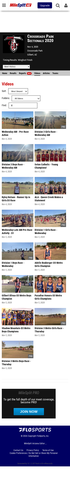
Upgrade (45, 5)
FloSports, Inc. (43, 436)
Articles (46, 73)
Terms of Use (48, 450)
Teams (55, 73)
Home (4, 73)
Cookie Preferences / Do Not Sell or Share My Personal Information (34, 454)
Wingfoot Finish (25, 60)
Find (4, 105)
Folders (5, 98)
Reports (25, 73)
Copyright (32, 436)
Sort (4, 91)
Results (13, 73)
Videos (37, 73)
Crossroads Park (35, 50)
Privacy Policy (33, 450)
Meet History (9, 66)
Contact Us (18, 450)
